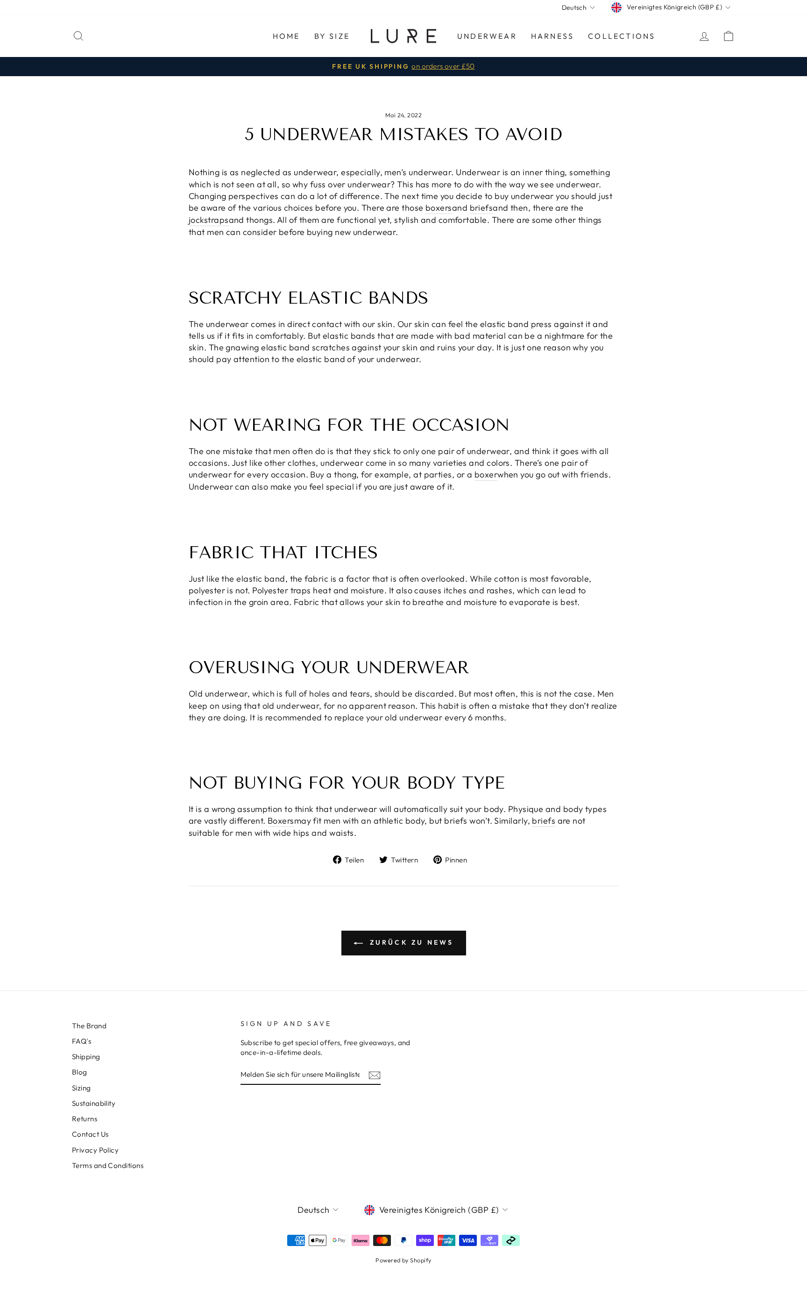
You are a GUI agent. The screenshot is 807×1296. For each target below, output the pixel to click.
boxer (485, 474)
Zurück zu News (410, 942)
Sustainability (93, 1103)
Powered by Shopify (403, 1260)
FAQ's (81, 1041)
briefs (481, 207)
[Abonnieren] (374, 1074)
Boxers (281, 820)
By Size (332, 36)
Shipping (86, 1056)
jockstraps (209, 219)
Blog (79, 1072)
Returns (84, 1118)
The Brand (89, 1025)
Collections (621, 36)
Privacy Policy (95, 1150)
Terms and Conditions (107, 1165)
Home (286, 36)
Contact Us (90, 1134)
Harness (552, 36)
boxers (438, 207)
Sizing (81, 1087)
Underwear (487, 36)
